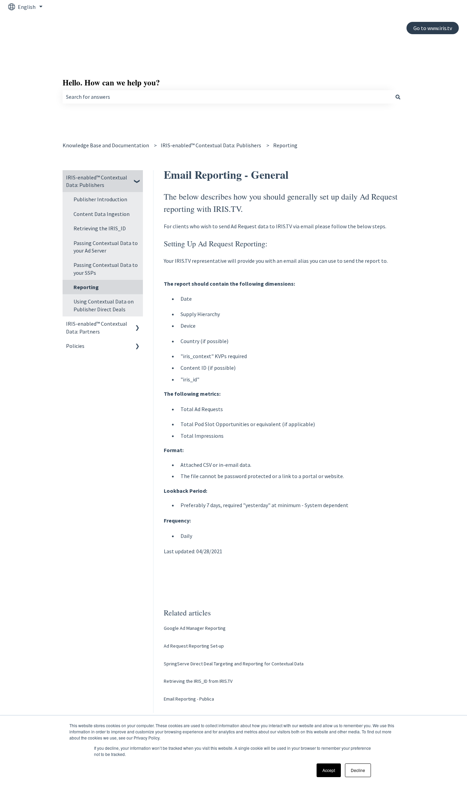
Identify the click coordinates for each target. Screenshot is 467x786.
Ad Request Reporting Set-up (194, 646)
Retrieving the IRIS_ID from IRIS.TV (198, 681)
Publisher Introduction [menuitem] (100, 199)
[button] (137, 178)
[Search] (397, 96)
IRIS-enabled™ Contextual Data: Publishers (211, 145)
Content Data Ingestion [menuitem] (102, 214)
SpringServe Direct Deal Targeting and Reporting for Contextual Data (234, 664)
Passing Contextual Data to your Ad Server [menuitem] (106, 247)
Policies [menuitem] (75, 345)
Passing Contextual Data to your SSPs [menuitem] (106, 268)
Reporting (285, 145)
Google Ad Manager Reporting (195, 628)
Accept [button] (328, 770)
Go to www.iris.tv (432, 28)
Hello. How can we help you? (111, 82)
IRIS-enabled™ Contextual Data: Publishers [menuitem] (96, 181)
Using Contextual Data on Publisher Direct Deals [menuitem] (104, 305)
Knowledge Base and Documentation (106, 145)
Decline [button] (358, 770)
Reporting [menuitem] (86, 287)
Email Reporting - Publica (189, 699)
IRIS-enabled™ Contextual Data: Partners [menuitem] (96, 327)
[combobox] (227, 96)
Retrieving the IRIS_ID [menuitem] (100, 228)
